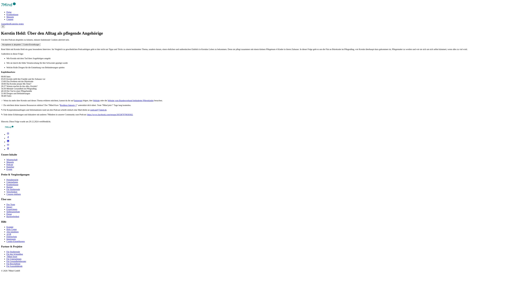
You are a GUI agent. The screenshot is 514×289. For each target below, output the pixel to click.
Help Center (11, 229)
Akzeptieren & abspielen (11, 45)
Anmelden (5, 24)
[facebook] (8, 138)
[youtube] (8, 145)
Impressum (11, 239)
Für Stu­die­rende (13, 252)
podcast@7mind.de (98, 110)
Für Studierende (13, 189)
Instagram (78, 100)
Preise (9, 12)
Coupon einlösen (13, 194)
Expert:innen (11, 209)
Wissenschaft (11, 160)
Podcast (9, 164)
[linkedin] (8, 142)
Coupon (9, 19)
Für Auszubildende (14, 266)
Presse (9, 214)
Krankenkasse (12, 14)
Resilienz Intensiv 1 (68, 105)
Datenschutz (11, 236)
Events (9, 169)
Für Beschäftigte (13, 264)
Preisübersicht (12, 180)
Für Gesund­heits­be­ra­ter (16, 261)
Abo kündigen (12, 232)
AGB (8, 234)
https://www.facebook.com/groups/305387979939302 (110, 114)
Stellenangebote (13, 212)
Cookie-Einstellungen (31, 45)
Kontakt (9, 227)
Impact (9, 207)
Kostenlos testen (17, 24)
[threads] (8, 149)
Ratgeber (10, 167)
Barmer (9, 187)
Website (96, 100)
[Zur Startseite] (8, 7)
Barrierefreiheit (12, 216)
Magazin (10, 17)
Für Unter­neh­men (13, 259)
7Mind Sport (11, 256)
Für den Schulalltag (14, 254)
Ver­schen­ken (11, 192)
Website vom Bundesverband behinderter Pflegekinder (131, 100)
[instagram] (8, 134)
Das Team (10, 204)
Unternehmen (12, 182)
